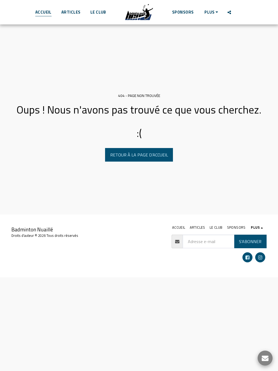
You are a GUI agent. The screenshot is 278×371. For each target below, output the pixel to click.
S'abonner (250, 241)
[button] (229, 12)
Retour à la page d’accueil (139, 155)
